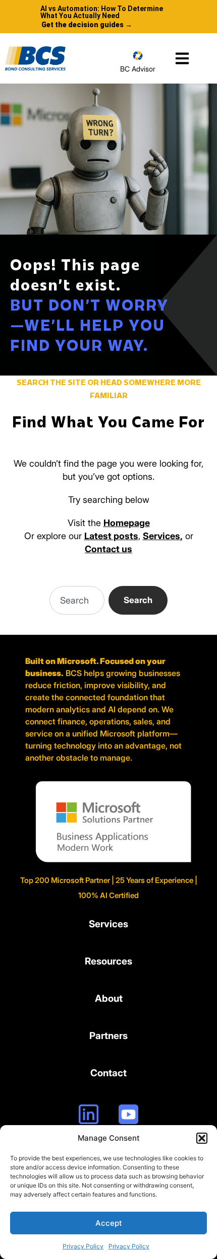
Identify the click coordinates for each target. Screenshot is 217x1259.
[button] (202, 1138)
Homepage (126, 522)
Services (161, 536)
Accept (108, 1223)
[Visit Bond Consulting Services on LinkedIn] (88, 1114)
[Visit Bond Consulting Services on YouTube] (128, 1114)
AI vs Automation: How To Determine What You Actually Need (101, 12)
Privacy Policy (83, 1246)
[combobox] (76, 600)
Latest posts (111, 536)
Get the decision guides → (86, 25)
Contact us (108, 549)
